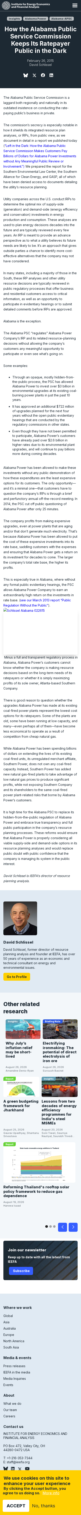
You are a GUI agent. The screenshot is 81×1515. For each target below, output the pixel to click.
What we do (12, 1403)
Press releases (14, 1366)
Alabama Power (35, 18)
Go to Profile (17, 977)
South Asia (11, 1347)
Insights (14, 18)
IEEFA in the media (16, 1372)
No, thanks (43, 1505)
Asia (6, 1322)
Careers (9, 1416)
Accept (16, 1505)
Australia (9, 1328)
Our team (10, 1410)
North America (13, 1341)
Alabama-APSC (61, 18)
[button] (75, 5)
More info (51, 1493)
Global (8, 1316)
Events (8, 1385)
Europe (8, 1335)
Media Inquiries (14, 1378)
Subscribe (21, 1271)
